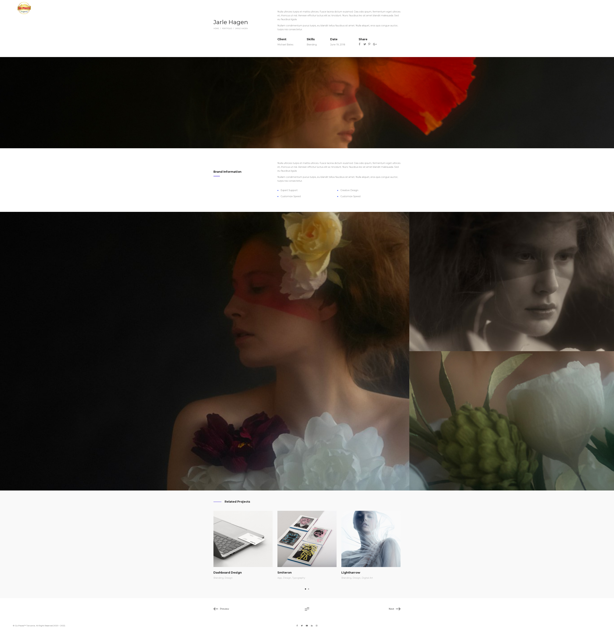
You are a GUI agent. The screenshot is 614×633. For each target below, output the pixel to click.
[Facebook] (297, 625)
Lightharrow (350, 572)
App (279, 577)
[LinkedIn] (312, 625)
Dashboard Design (227, 572)
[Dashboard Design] (243, 539)
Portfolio (227, 28)
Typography (298, 577)
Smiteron (284, 572)
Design (229, 577)
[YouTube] (307, 625)
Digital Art (367, 577)
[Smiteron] (307, 539)
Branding (312, 44)
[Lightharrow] (371, 539)
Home (216, 28)
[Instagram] (316, 625)
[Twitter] (302, 625)
